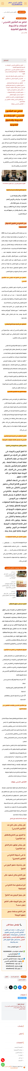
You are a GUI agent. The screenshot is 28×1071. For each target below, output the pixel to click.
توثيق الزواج (6, 934)
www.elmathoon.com (14, 956)
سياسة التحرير (18, 1052)
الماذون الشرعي (20, 154)
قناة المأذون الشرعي (10, 961)
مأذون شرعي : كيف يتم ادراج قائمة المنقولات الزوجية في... (9, 575)
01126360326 (7, 951)
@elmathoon (10, 963)
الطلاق (6, 976)
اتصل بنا (20, 1055)
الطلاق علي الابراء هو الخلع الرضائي (14, 83)
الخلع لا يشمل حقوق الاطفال (16, 94)
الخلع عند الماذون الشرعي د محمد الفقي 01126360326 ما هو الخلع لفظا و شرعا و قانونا (15, 71)
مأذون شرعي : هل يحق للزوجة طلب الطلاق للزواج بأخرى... (8, 595)
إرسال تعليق (21, 1004)
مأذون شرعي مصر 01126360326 (15, 3)
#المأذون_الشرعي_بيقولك (17, 104)
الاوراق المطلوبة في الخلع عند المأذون (14, 97)
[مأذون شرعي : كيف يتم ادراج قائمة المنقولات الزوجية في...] (21, 574)
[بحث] (2, 3)
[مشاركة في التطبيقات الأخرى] (6, 987)
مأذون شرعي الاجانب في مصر (9, 12)
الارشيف (20, 1060)
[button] (20, 987)
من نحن (20, 1057)
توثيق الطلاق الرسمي (17, 937)
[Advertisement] (14, 46)
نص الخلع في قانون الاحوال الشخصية (14, 76)
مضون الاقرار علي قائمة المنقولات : (15, 92)
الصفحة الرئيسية (18, 1047)
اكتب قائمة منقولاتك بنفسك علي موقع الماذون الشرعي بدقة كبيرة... (8, 585)
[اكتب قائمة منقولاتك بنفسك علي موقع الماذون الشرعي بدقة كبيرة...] (21, 584)
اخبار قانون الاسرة (21, 18)
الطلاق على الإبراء (22, 345)
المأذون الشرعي (9, 671)
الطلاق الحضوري (22, 979)
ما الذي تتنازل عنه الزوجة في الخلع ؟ (15, 89)
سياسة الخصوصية (18, 1050)
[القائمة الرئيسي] (25, 3)
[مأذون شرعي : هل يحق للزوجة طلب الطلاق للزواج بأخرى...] (21, 593)
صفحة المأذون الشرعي (10, 959)
